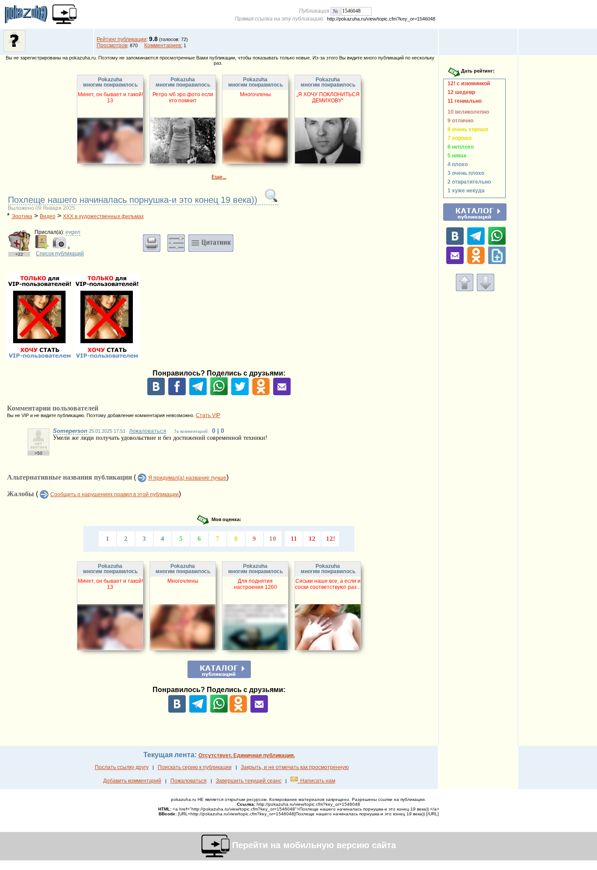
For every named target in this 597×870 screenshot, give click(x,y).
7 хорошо (458, 138)
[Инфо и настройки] (176, 243)
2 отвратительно (468, 182)
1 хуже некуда (465, 191)
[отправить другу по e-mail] (282, 393)
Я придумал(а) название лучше (187, 478)
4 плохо (456, 164)
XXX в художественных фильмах (103, 216)
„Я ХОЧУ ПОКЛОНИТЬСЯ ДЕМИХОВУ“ (328, 97)
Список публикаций (60, 254)
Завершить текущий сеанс (248, 781)
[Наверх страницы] (464, 289)
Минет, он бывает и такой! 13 (110, 97)
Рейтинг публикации (121, 39)
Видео (48, 216)
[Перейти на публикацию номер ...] (335, 11)
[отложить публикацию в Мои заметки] (497, 262)
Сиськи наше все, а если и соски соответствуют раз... (328, 584)
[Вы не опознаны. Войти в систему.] (14, 50)
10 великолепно (467, 112)
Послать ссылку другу (122, 767)
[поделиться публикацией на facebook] (177, 393)
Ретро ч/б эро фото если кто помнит (183, 97)
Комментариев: (163, 45)
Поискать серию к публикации (195, 767)
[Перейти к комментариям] (485, 289)
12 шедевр (460, 92)
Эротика (21, 216)
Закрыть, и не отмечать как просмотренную (295, 767)
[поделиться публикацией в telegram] (198, 393)
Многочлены (255, 94)
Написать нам (316, 781)
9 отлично (459, 121)
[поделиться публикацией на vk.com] (156, 393)
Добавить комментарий (132, 781)
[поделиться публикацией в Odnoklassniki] (261, 393)
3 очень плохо (464, 173)
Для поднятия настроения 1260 (255, 584)
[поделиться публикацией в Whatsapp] (219, 393)
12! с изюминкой (467, 83)
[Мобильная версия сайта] (64, 14)
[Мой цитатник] (210, 243)
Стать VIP (208, 415)
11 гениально (463, 101)
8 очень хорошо (466, 129)
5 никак (455, 156)
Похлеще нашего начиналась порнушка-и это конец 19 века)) (134, 200)
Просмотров (112, 45)
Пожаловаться (147, 431)
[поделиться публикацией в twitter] (240, 393)
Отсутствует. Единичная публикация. (246, 755)
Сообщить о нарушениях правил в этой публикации (114, 494)
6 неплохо (459, 147)
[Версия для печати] (151, 243)
